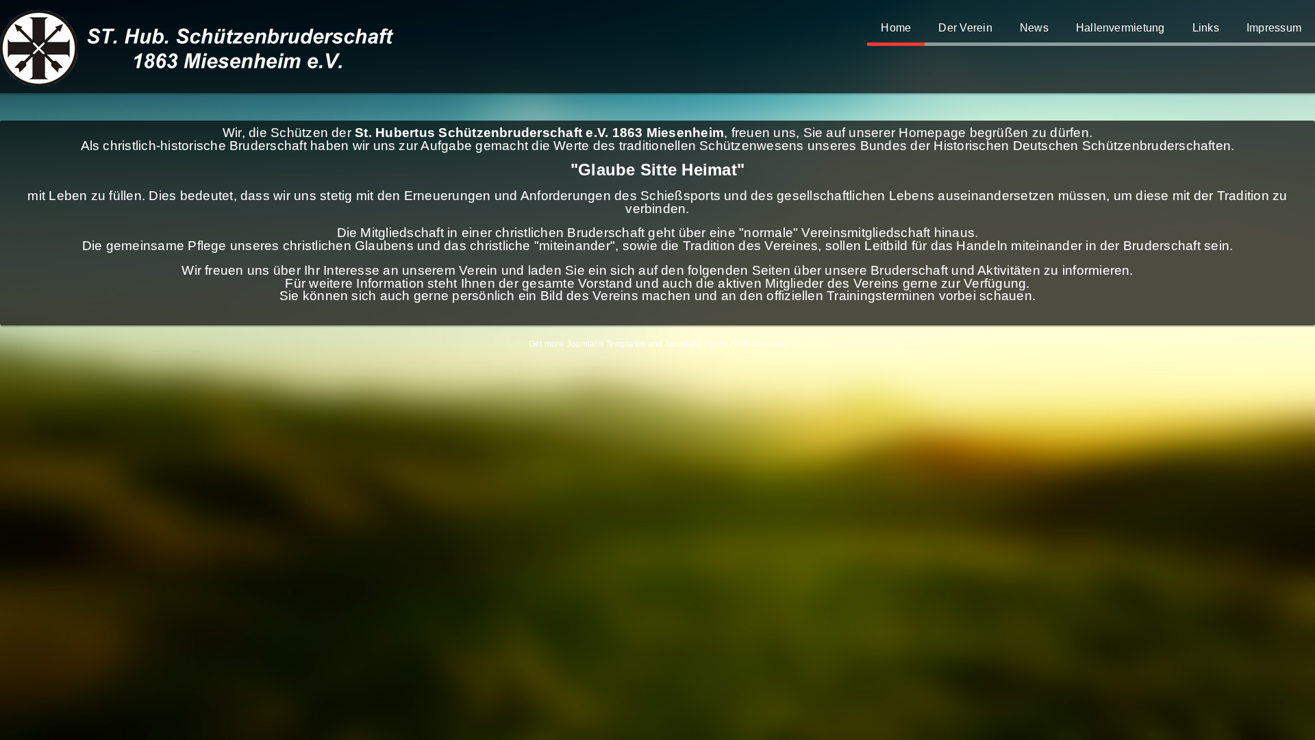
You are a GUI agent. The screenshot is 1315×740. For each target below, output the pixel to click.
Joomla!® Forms (695, 344)
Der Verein (965, 28)
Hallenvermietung (1120, 28)
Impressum (1274, 28)
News (1034, 28)
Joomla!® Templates (605, 344)
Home (896, 28)
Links (1205, 28)
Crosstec (769, 344)
